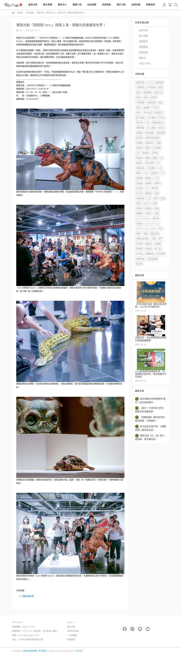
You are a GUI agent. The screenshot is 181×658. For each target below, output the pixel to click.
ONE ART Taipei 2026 (145, 228)
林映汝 (158, 183)
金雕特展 (140, 198)
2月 (149, 198)
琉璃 (145, 97)
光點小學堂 (144, 63)
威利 (161, 87)
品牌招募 (135, 4)
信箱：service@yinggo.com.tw (25, 635)
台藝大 (148, 213)
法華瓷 (155, 153)
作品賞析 (151, 168)
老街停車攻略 (73, 631)
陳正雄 (155, 188)
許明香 (139, 249)
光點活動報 (152, 259)
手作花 (156, 107)
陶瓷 (163, 198)
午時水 (162, 118)
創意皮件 (159, 112)
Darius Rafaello (142, 218)
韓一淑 (158, 249)
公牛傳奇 (151, 118)
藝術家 (142, 58)
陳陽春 (139, 213)
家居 (138, 92)
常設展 (139, 183)
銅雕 (147, 158)
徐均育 (139, 244)
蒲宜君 (139, 158)
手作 (160, 228)
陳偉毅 (148, 208)
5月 (137, 153)
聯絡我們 (71, 639)
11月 (162, 173)
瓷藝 (138, 203)
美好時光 (149, 143)
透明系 (154, 97)
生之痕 (139, 193)
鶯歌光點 (155, 234)
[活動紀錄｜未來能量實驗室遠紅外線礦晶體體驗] (151, 325)
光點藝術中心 (158, 122)
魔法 (161, 102)
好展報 (158, 244)
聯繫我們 (150, 4)
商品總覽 (91, 4)
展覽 (145, 234)
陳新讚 (139, 178)
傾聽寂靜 (149, 254)
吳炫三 (162, 128)
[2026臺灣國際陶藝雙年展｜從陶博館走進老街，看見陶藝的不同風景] (151, 359)
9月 (160, 168)
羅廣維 (148, 183)
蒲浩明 (139, 148)
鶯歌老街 (140, 82)
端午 (161, 238)
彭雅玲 (139, 208)
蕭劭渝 (148, 244)
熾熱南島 (140, 168)
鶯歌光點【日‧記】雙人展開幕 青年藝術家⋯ (150, 437)
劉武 (156, 198)
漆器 (155, 203)
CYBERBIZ (79, 651)
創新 (138, 97)
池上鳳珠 (151, 128)
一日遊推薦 (72, 635)
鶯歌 (138, 234)
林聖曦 (139, 143)
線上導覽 (149, 163)
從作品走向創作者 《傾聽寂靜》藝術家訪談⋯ (150, 428)
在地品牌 (151, 87)
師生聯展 (149, 133)
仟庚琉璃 (140, 102)
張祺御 (154, 173)
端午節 (139, 122)
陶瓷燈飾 (147, 92)
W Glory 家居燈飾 (155, 82)
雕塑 (138, 173)
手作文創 (147, 112)
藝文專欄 (47, 4)
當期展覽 (143, 47)
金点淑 (139, 254)
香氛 (138, 112)
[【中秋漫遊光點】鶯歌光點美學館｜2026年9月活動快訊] (151, 292)
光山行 (146, 203)
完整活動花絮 (28, 596)
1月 (147, 188)
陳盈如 (148, 178)
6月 (147, 122)
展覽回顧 (143, 52)
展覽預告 (143, 41)
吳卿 (157, 193)
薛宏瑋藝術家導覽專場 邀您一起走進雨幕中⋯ (150, 400)
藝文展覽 (161, 254)
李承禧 (148, 249)
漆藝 (157, 208)
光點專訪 (140, 87)
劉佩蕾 (139, 133)
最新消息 (32, 4)
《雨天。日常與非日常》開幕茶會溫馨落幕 (150, 410)
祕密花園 (151, 102)
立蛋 (153, 238)
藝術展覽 (161, 133)
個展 (155, 158)
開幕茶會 (140, 128)
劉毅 (147, 148)
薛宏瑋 (139, 264)
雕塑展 (148, 193)
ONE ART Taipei (152, 223)
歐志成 (139, 138)
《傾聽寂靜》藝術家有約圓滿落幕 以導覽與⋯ (150, 419)
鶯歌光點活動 (142, 238)
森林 (138, 107)
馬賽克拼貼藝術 (152, 138)
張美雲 (145, 153)
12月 (157, 178)
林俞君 (139, 188)
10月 (146, 173)
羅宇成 (156, 218)
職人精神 (140, 118)
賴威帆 (139, 163)
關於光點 (121, 4)
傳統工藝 (159, 92)
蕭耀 (159, 143)
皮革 (157, 213)
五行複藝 (157, 148)
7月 (161, 158)
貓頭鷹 (146, 107)
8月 (158, 163)
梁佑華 (139, 223)
